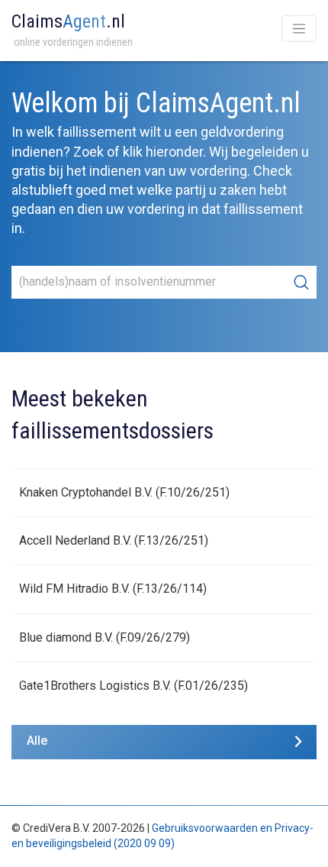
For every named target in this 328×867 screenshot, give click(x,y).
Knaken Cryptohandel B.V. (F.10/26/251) (124, 492)
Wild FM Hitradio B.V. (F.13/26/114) (113, 588)
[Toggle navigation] (299, 28)
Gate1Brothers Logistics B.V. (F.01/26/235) (133, 685)
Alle (37, 740)
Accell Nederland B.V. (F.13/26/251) (113, 540)
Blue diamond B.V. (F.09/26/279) (104, 637)
